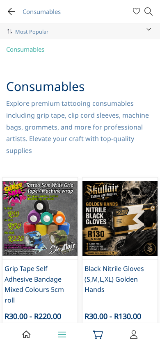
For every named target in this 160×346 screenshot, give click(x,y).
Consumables (25, 49)
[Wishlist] (138, 11)
